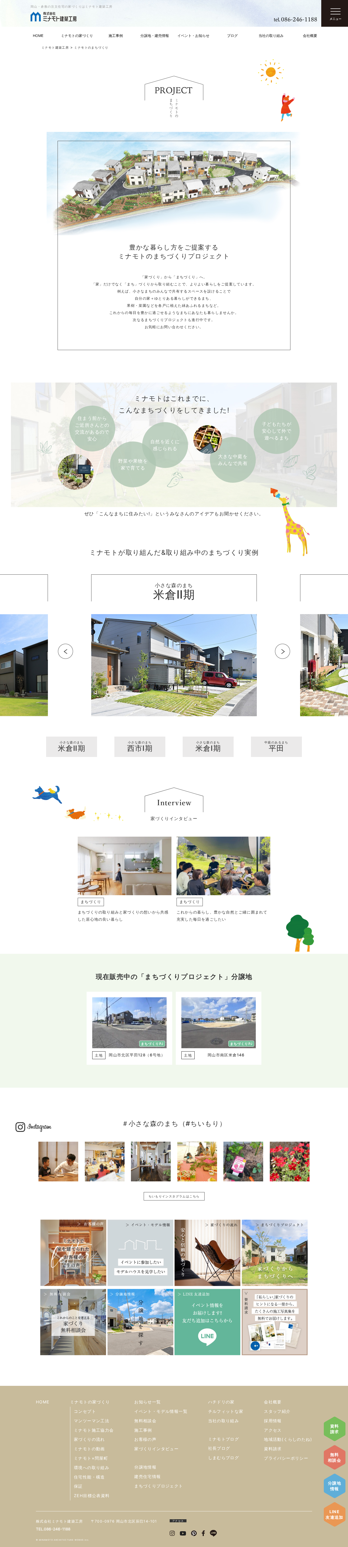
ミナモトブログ (223, 1439)
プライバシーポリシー (286, 1458)
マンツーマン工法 (91, 1420)
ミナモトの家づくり (77, 35)
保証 (78, 1486)
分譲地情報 (334, 1486)
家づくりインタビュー (156, 1448)
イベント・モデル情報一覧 (161, 1411)
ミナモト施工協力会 (94, 1430)
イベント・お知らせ (193, 35)
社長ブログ (219, 1448)
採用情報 (273, 1420)
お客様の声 (145, 1439)
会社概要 (310, 35)
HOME (38, 35)
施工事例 (116, 35)
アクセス (273, 1430)
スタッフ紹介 (277, 1411)
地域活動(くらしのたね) (288, 1439)
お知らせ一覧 (147, 1401)
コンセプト (85, 1411)
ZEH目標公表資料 (92, 1495)
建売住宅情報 (147, 1476)
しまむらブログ (223, 1457)
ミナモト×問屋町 (91, 1458)
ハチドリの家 (221, 1401)
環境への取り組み (91, 1467)
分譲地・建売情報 (154, 35)
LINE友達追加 (334, 1514)
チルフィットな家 (226, 1411)
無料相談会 (334, 1457)
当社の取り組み (271, 35)
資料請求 (334, 1429)
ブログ (232, 35)
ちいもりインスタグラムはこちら (174, 1196)
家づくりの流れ (89, 1439)
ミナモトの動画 (89, 1448)
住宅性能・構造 (89, 1477)
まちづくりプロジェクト (158, 1485)
